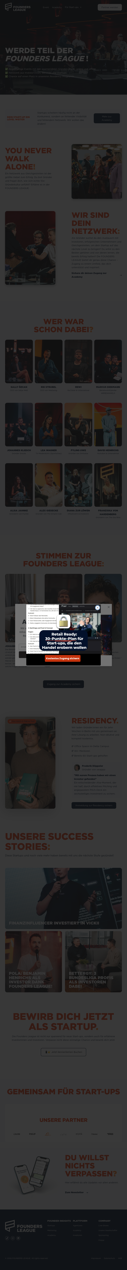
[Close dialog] (97, 607)
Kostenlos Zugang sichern (62, 658)
